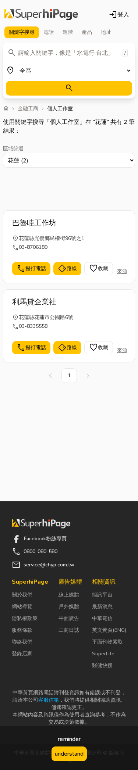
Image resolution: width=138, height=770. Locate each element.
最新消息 (102, 606)
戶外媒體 (69, 606)
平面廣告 (69, 618)
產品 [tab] (87, 32)
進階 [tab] (68, 32)
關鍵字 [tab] (22, 32)
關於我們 (22, 594)
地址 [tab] (106, 32)
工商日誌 (69, 630)
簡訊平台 (102, 594)
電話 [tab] (48, 32)
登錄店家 (22, 653)
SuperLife (103, 653)
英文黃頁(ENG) (109, 630)
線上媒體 (69, 594)
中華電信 (102, 618)
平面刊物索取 (107, 641)
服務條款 (22, 630)
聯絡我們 (22, 641)
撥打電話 (31, 269)
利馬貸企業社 (34, 302)
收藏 (98, 269)
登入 (119, 14)
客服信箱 (48, 699)
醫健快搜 (102, 665)
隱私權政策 (25, 618)
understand (69, 754)
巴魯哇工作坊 (34, 223)
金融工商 (28, 109)
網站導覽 (22, 606)
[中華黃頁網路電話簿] (41, 15)
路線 (67, 269)
